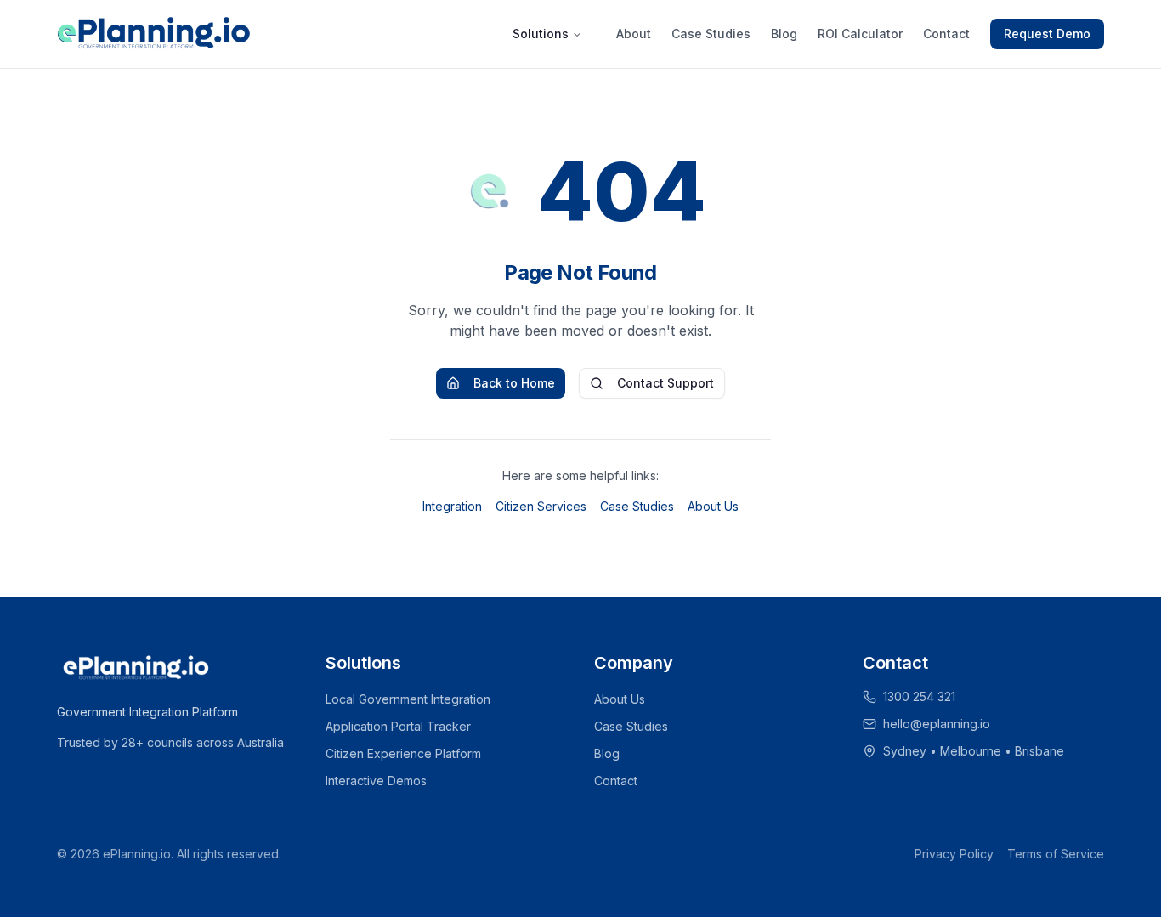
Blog (784, 33)
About (633, 33)
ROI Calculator (860, 33)
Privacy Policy (954, 853)
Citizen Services (541, 506)
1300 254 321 (919, 696)
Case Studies (710, 33)
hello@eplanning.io (936, 723)
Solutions (541, 33)
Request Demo (1047, 33)
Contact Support (665, 383)
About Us (713, 506)
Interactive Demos (376, 780)
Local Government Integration (408, 699)
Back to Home (514, 383)
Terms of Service (1055, 853)
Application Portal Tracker (398, 726)
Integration (452, 506)
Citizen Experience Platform (403, 753)
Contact (946, 33)
